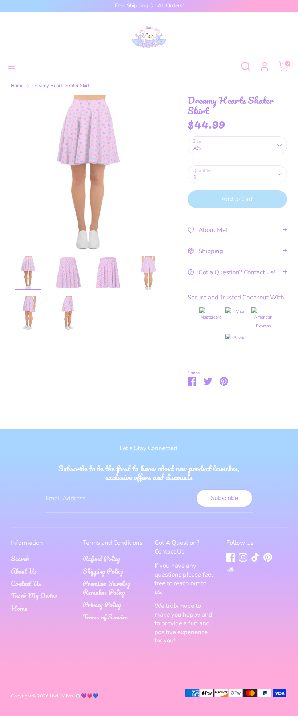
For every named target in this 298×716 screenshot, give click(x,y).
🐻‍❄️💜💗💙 (86, 696)
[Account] (264, 63)
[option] (88, 175)
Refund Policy (101, 558)
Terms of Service (105, 616)
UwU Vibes (61, 696)
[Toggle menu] (11, 66)
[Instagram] (243, 557)
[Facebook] (230, 557)
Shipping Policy (103, 571)
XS (197, 148)
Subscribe (224, 498)
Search (20, 558)
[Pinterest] (267, 557)
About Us (24, 571)
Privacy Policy (102, 604)
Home (17, 86)
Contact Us (26, 583)
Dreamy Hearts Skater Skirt (60, 86)
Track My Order (34, 595)
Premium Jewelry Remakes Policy (106, 588)
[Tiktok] (255, 557)
